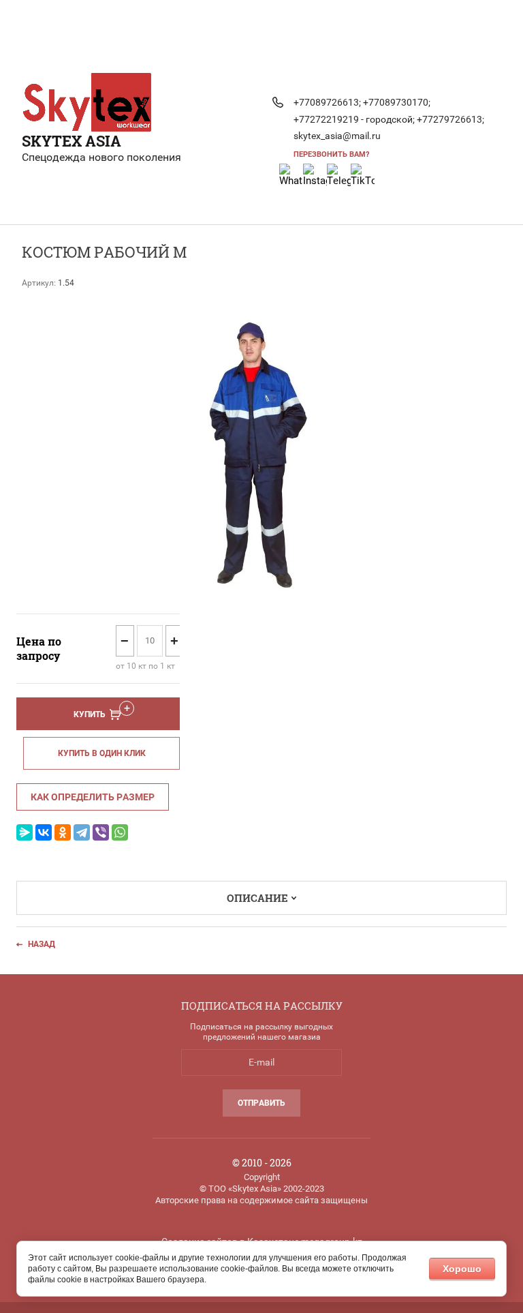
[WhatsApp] (120, 832)
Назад (41, 944)
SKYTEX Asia (71, 141)
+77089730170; (396, 102)
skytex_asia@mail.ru (337, 135)
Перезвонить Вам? (331, 154)
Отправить (261, 1103)
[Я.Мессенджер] (24, 832)
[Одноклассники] (62, 832)
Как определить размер (93, 796)
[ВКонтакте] (43, 832)
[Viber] (101, 832)
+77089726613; (327, 102)
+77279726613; (450, 119)
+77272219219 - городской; (354, 119)
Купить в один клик (102, 753)
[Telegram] (82, 832)
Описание (257, 898)
